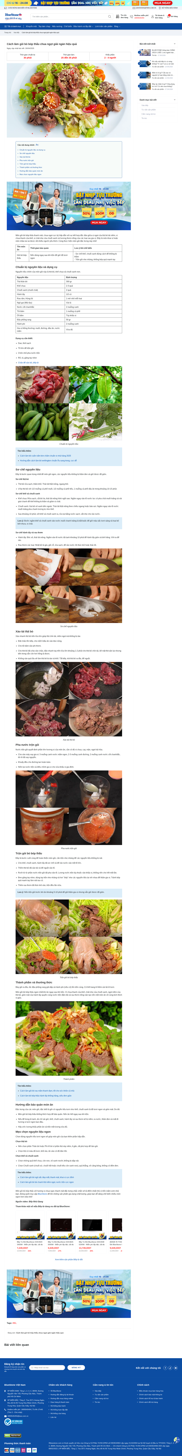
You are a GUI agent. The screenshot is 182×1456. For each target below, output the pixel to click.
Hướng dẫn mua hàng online (62, 1398)
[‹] (17, 1232)
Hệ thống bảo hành (58, 1406)
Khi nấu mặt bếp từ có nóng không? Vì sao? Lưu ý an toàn (163, 63)
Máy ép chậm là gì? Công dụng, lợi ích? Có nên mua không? (163, 85)
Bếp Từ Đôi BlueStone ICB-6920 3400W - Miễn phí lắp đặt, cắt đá (30, 1243)
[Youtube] (176, 1368)
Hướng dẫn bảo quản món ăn (31, 171)
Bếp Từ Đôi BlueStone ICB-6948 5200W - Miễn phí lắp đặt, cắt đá (91, 1243)
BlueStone (42, 1194)
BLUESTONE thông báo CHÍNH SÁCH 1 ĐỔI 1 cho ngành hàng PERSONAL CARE (163, 51)
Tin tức (97, 1402)
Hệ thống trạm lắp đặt (59, 1410)
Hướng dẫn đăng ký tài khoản (62, 1395)
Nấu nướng (57, 26)
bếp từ (36, 363)
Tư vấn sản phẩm (102, 1395)
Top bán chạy (44, 26)
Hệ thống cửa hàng (58, 1413)
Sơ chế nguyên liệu (27, 153)
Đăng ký (76, 1368)
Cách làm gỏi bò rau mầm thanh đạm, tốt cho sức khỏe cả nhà (47, 1091)
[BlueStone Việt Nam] (13, 16)
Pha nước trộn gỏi (27, 160)
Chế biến (68, 26)
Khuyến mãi (31, 26)
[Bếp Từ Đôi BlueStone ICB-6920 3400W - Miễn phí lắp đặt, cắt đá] (30, 1225)
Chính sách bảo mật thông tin (150, 1395)
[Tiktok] (170, 1368)
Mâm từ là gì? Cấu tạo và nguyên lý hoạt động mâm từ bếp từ (162, 74)
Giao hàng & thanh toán (60, 1402)
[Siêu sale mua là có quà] (69, 206)
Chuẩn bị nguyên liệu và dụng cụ (32, 150)
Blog (116, 26)
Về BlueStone (56, 1391)
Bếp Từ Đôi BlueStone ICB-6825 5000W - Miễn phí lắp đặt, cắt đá (61, 1243)
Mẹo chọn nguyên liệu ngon (30, 174)
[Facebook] (165, 1368)
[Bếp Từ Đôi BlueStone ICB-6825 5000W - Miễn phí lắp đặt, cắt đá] (61, 1225)
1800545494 (139, 18)
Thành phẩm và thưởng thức (31, 167)
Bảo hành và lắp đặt (83, 26)
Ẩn (37, 145)
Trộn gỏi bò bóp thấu (28, 164)
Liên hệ (53, 1417)
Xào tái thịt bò (25, 157)
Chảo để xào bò (25, 363)
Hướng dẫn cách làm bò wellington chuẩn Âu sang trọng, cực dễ (48, 461)
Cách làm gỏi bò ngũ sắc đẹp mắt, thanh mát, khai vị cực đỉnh (47, 1177)
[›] (119, 1232)
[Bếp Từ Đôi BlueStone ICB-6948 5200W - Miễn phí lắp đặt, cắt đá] (92, 1225)
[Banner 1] (91, 3)
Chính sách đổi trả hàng (148, 1402)
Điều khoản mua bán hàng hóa (151, 1391)
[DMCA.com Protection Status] (12, 1435)
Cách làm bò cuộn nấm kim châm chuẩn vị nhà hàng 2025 (45, 456)
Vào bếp (98, 1391)
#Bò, (15, 1323)
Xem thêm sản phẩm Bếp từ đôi (69, 1259)
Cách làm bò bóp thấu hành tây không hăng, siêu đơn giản (45, 1096)
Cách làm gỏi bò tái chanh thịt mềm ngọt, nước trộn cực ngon (47, 1182)
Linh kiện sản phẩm (104, 26)
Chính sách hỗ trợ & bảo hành (151, 1398)
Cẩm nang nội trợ (101, 1398)
